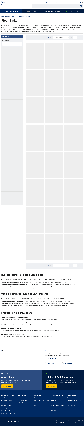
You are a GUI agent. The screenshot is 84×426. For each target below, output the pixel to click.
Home (2, 16)
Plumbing (13, 16)
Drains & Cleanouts (20, 16)
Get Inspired (51, 386)
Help (35, 397)
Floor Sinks (28, 16)
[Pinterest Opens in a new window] (5, 421)
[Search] (81, 6)
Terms (52, 408)
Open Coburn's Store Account (74, 403)
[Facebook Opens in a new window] (2, 421)
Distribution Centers (6, 405)
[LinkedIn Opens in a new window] (8, 421)
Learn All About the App (51, 358)
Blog (35, 405)
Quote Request (21, 404)
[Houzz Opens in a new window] (11, 421)
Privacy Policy (54, 403)
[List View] (50, 37)
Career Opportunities (6, 410)
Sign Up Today (7, 386)
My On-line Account (71, 405)
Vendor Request (5, 408)
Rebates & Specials (38, 403)
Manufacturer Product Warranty (58, 405)
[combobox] (56, 6)
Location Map (4, 403)
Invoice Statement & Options (74, 400)
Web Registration (71, 397)
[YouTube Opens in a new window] (15, 421)
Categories (7, 16)
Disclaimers (53, 400)
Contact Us (20, 397)
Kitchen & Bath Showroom (7, 400)
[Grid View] (48, 37)
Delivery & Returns (55, 397)
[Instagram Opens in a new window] (18, 421)
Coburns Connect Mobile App (8, 413)
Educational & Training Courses (41, 400)
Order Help (53, 410)
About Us (3, 397)
